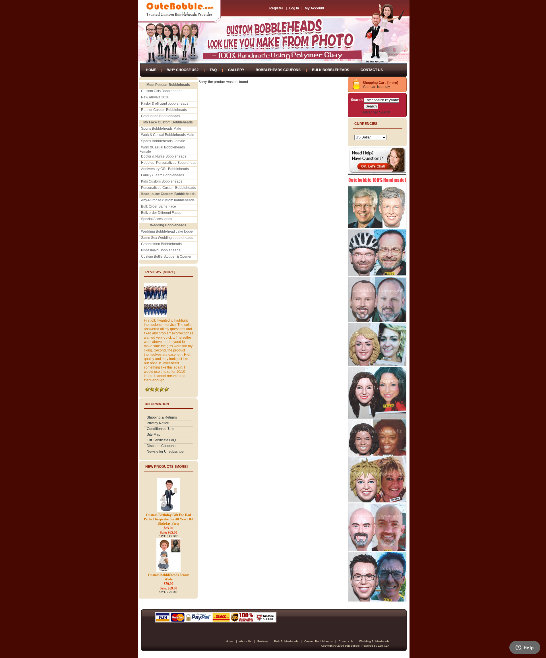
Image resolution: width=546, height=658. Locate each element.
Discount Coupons (161, 446)
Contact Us (372, 70)
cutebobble (352, 645)
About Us (245, 641)
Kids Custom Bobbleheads (161, 181)
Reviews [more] (160, 272)
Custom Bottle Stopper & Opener (166, 256)
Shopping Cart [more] (380, 83)
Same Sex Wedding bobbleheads (167, 238)
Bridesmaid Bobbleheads (160, 250)
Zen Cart (383, 645)
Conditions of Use (160, 429)
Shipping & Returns (162, 417)
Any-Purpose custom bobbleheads (168, 200)
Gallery (236, 70)
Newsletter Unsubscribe (165, 452)
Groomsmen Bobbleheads (161, 244)
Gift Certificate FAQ (161, 440)
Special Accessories (156, 219)
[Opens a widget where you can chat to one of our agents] (524, 648)
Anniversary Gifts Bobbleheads (165, 169)
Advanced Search (376, 112)
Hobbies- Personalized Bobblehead (169, 163)
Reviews (262, 641)
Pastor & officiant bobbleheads (164, 103)
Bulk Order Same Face (158, 206)
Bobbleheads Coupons (278, 70)
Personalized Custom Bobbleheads (168, 188)
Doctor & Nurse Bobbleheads (163, 156)
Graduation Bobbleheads (160, 116)
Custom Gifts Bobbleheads (161, 91)
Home (151, 70)
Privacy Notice (158, 423)
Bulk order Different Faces (161, 213)
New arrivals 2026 (155, 97)
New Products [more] (166, 467)
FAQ (213, 70)
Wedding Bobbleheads (374, 641)
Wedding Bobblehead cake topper (167, 231)
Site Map (153, 434)
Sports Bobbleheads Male (161, 129)
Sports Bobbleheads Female (163, 141)
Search (357, 100)
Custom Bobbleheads (318, 641)
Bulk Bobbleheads (330, 70)
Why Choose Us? (182, 70)
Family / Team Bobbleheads (162, 175)
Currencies (365, 124)
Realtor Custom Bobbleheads (164, 110)
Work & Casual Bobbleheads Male (167, 135)
